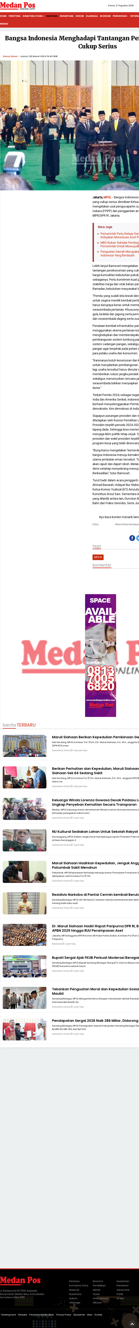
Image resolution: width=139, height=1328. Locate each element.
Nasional (52, 16)
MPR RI (98, 557)
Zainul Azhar (10, 56)
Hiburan (97, 1302)
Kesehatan (123, 1281)
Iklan (89, 1314)
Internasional (100, 1298)
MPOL (108, 197)
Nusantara (67, 16)
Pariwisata (122, 1285)
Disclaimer (79, 1314)
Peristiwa (15, 16)
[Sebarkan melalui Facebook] (132, 538)
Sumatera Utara (33, 16)
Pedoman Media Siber (41, 1314)
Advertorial (123, 1290)
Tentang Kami (8, 1314)
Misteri (97, 1290)
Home (3, 16)
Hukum (80, 16)
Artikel (120, 1298)
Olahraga (92, 16)
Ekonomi (105, 16)
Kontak (98, 1314)
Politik (120, 1294)
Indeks (4, 23)
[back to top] (132, 1323)
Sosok (96, 1294)
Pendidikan (119, 16)
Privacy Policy (63, 1314)
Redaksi (22, 1314)
